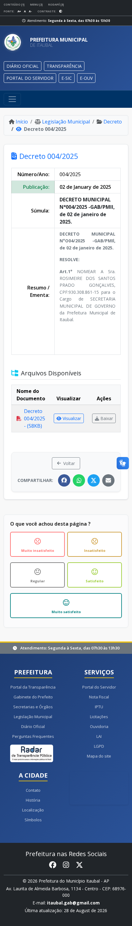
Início (22, 121)
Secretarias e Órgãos (33, 707)
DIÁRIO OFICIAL (22, 66)
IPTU (99, 707)
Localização (33, 810)
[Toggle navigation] (12, 99)
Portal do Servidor (99, 687)
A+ (19, 11)
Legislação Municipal (66, 121)
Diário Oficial (33, 726)
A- (30, 11)
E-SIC (66, 78)
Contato (33, 790)
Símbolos (33, 820)
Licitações (99, 716)
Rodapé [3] (56, 4)
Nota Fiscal (99, 697)
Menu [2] (36, 4)
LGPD (99, 746)
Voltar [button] (69, 463)
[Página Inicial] (14, 42)
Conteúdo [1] (14, 4)
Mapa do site (99, 756)
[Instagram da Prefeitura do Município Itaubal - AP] (66, 864)
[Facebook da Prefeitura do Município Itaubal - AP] (52, 864)
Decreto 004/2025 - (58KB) (34, 418)
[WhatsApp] (79, 480)
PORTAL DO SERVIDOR (29, 78)
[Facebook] (64, 480)
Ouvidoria (99, 726)
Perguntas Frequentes (33, 736)
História (33, 800)
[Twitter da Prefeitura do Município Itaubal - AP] (79, 864)
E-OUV (86, 78)
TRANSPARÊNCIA (64, 66)
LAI (99, 736)
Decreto (112, 121)
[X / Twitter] (93, 480)
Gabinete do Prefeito (33, 697)
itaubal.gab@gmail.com (73, 903)
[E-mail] (108, 480)
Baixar (106, 418)
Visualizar (72, 418)
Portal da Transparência (33, 687)
